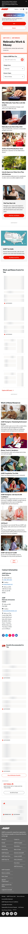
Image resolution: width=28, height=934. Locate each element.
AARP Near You (5, 859)
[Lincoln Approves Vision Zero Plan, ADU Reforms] (14, 163)
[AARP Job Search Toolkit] (14, 543)
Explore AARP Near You (10, 56)
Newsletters (17, 846)
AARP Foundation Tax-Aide (9, 473)
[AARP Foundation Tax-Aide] (14, 463)
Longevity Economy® (7, 889)
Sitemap (3, 896)
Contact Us (16, 839)
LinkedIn (16, 635)
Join (14, 23)
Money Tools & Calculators (9, 450)
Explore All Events (7, 390)
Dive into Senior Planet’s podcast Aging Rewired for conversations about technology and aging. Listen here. (10, 3)
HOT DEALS (8, 784)
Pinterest (9, 635)
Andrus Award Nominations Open (12, 148)
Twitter (6, 635)
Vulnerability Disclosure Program (9, 907)
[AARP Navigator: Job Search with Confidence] (14, 485)
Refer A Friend (17, 849)
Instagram (13, 635)
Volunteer (4, 846)
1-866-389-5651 (7, 579)
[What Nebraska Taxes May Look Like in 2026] (14, 94)
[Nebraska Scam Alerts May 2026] (14, 118)
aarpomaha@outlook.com (10, 610)
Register (16, 9)
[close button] (26, 13)
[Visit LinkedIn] (15, 913)
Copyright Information (7, 904)
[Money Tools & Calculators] (14, 440)
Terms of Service (20, 896)
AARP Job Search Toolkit (9, 552)
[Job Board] (14, 513)
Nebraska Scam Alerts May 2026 (12, 127)
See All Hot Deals (14, 792)
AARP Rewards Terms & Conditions (10, 901)
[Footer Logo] (14, 828)
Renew (14, 28)
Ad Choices (21, 907)
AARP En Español (18, 842)
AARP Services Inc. (18, 866)
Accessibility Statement (7, 899)
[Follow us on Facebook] (3, 913)
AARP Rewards (5, 852)
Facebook (3, 635)
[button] (26, 9)
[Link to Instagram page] (11, 913)
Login (21, 9)
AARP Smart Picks (6, 856)
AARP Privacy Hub (11, 896)
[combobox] (14, 60)
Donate (3, 842)
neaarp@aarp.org (8, 584)
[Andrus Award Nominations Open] (14, 139)
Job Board (4, 523)
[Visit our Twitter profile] (7, 913)
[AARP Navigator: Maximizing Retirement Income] (14, 412)
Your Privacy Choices (6, 910)
